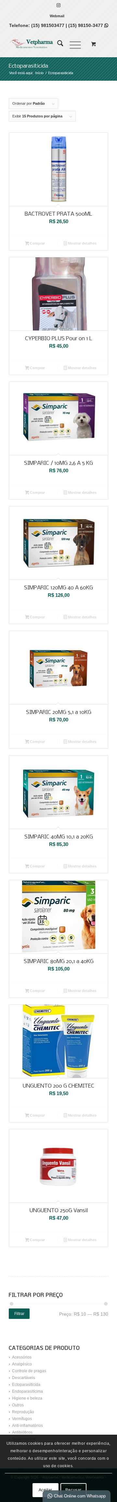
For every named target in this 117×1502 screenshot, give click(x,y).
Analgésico (22, 1364)
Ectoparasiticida (26, 1384)
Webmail (57, 16)
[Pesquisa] (57, 44)
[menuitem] (57, 16)
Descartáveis (23, 1377)
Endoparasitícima (27, 1391)
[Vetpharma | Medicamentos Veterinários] (48, 44)
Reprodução (23, 1412)
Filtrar (19, 1313)
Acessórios (22, 1357)
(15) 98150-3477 (88, 25)
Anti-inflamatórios (27, 1425)
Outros (18, 1405)
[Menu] (72, 44)
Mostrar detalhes (82, 243)
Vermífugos (22, 1418)
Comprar (37, 243)
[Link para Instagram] (58, 5)
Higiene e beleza (27, 1398)
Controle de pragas (29, 1371)
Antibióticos (22, 1432)
